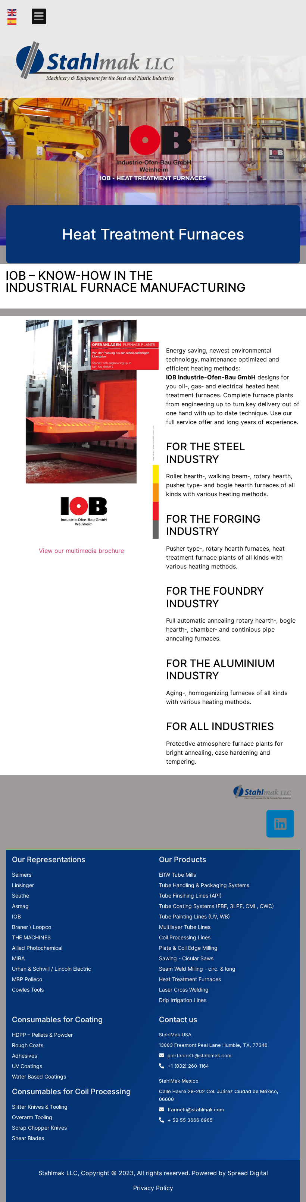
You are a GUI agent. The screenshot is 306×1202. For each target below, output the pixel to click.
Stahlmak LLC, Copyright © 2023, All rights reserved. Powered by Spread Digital (153, 1173)
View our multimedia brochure (81, 550)
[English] (12, 12)
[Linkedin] (280, 824)
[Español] (12, 21)
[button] (39, 16)
